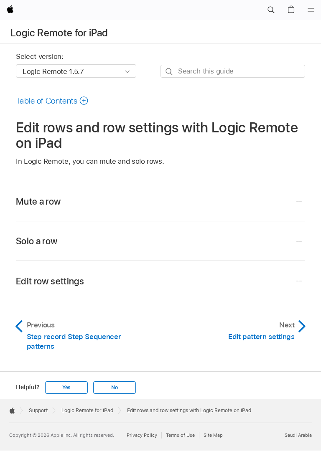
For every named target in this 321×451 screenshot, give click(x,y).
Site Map (213, 435)
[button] (271, 10)
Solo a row (37, 241)
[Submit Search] (169, 71)
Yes (66, 387)
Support (38, 410)
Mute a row (38, 201)
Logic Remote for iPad (59, 33)
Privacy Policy (142, 435)
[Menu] (311, 10)
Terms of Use (180, 435)
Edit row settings (50, 281)
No (114, 387)
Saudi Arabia (298, 435)
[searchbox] (232, 71)
